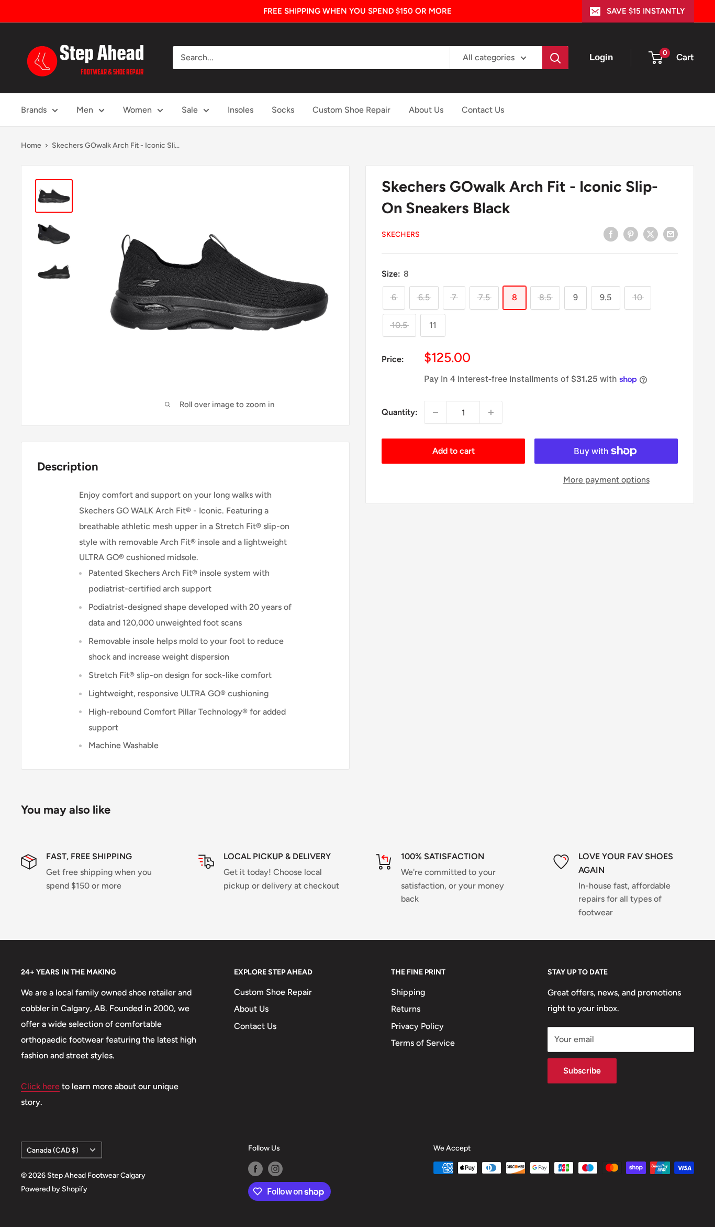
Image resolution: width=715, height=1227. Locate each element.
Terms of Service (423, 1043)
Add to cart (453, 451)
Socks (283, 110)
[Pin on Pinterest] (630, 234)
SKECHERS (401, 234)
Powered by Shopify (54, 1189)
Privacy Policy (417, 1026)
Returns (405, 1009)
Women (137, 110)
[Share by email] (670, 234)
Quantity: (400, 412)
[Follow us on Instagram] (275, 1169)
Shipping (408, 992)
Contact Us (483, 110)
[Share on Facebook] (611, 234)
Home (31, 145)
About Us (426, 110)
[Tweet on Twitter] (650, 234)
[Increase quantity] (491, 412)
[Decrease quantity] (435, 412)
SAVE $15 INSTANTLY (646, 11)
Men (84, 110)
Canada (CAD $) (53, 1150)
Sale (190, 110)
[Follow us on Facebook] (255, 1169)
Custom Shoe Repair (351, 110)
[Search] (555, 57)
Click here (40, 1086)
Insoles (240, 110)
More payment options (606, 480)
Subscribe (582, 1071)
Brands (34, 110)
